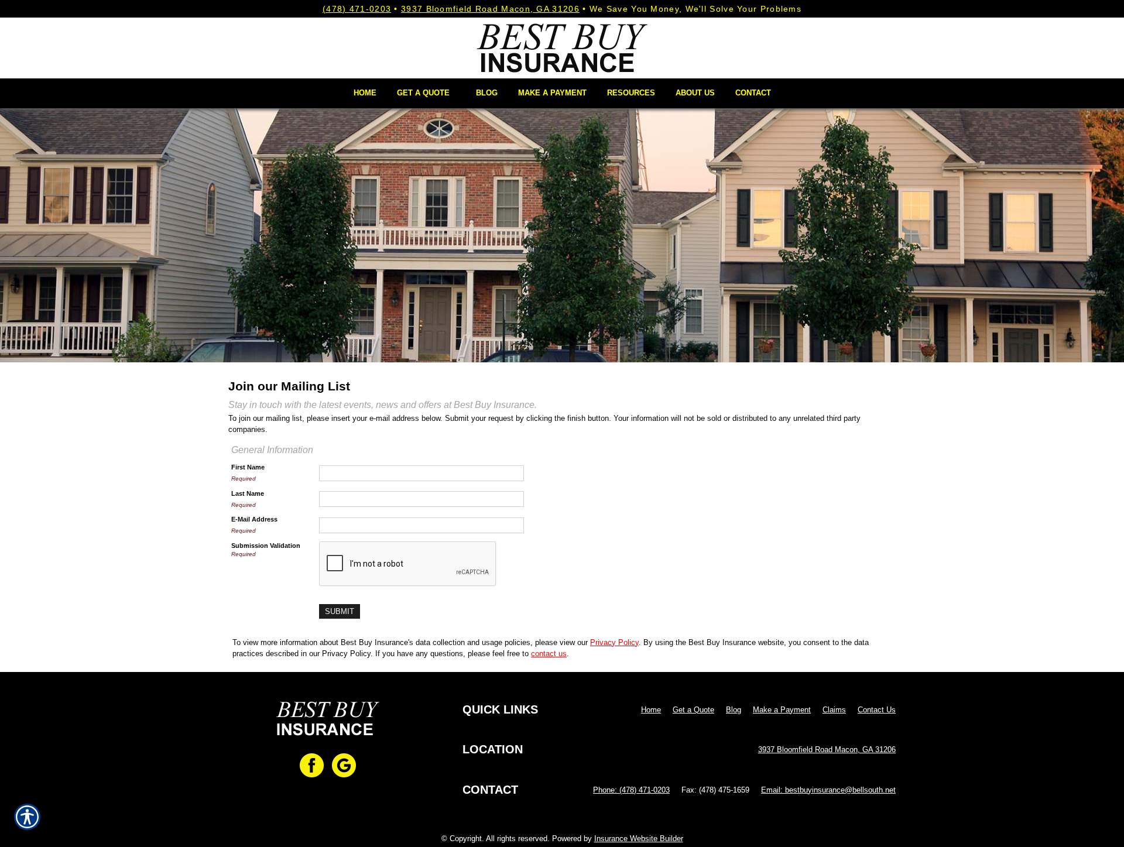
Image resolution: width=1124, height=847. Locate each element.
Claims (834, 709)
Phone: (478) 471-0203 (631, 790)
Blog (733, 709)
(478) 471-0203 (357, 8)
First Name (248, 467)
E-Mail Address (254, 519)
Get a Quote (693, 709)
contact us (549, 653)
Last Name (247, 493)
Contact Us (877, 709)
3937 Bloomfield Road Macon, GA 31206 (490, 8)
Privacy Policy (614, 642)
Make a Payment (782, 709)
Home (651, 709)
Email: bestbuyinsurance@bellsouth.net (828, 790)
